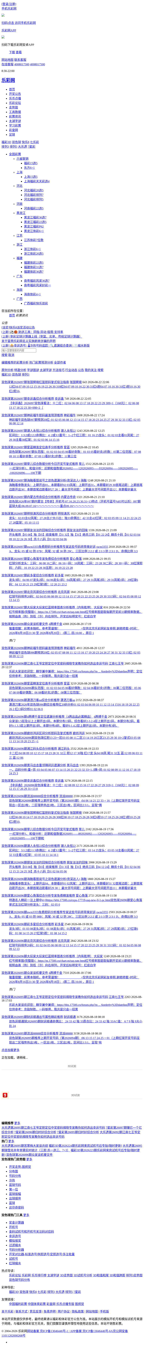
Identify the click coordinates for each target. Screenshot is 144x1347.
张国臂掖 (76, 382)
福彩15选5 (31, 163)
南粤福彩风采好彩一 (37, 285)
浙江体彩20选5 (34, 253)
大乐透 (22, 146)
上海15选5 (31, 176)
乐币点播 (15, 98)
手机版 (104, 1311)
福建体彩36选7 (34, 271)
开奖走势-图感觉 (20, 1166)
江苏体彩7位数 (34, 240)
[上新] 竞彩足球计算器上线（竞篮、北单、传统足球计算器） (42, 336)
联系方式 (22, 1311)
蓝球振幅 (15, 1194)
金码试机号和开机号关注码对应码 (31, 1231)
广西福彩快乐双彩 (36, 303)
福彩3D (6, 142)
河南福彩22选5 (34, 208)
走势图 (13, 107)
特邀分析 (20, 370)
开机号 (13, 1227)
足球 (12, 134)
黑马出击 (73, 765)
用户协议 (64, 1311)
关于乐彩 (8, 1311)
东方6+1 (29, 167)
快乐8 (25, 142)
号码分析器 (16, 1249)
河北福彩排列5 (34, 199)
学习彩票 (15, 125)
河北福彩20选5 (34, 190)
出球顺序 (15, 1198)
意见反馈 (36, 1311)
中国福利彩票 (18, 1304)
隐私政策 (78, 1311)
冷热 (12, 1180)
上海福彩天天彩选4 (37, 181)
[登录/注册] (9, 4)
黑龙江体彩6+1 (34, 231)
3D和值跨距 (117, 1275)
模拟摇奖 (15, 1240)
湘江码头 (64, 748)
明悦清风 (64, 513)
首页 (12, 89)
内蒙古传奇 (68, 497)
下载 (12, 52)
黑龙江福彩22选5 (35, 222)
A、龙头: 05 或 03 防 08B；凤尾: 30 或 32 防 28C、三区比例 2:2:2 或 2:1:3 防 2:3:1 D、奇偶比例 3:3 (73, 916)
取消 (11, 355)
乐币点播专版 (65, 1304)
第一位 (13, 1189)
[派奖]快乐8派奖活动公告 (18, 327)
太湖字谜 (15, 121)
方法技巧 (58, 370)
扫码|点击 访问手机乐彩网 (19, 22)
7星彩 (31, 146)
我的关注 (91, 370)
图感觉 (79, 1304)
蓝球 (12, 1203)
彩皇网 (13, 130)
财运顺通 (70, 1016)
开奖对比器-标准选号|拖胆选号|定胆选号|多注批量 (42, 1254)
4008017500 (21, 64)
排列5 (13, 146)
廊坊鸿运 (79, 733)
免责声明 (50, 1311)
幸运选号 (15, 1236)
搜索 (5, 355)
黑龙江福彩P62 (34, 226)
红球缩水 (15, 1263)
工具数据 (15, 112)
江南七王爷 (116, 663)
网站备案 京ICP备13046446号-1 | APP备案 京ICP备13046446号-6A (70, 1331)
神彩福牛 (70, 415)
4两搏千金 (55, 624)
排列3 (5, 146)
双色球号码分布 (19, 1279)
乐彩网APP (9, 30)
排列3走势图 (134, 1275)
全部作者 (60, 362)
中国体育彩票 (37, 1304)
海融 (84, 480)
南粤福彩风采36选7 (37, 280)
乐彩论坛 (15, 103)
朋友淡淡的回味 (77, 530)
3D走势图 (66, 1275)
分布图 (13, 1171)
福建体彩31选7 (34, 267)
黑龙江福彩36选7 (35, 217)
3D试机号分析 (83, 1275)
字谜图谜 (33, 370)
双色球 (16, 142)
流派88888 (66, 796)
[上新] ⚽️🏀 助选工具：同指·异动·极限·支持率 (32, 332)
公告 (81, 370)
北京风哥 (64, 592)
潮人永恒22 (68, 430)
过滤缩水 (15, 1245)
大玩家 (98, 607)
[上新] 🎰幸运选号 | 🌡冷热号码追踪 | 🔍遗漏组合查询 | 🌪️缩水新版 (46, 345)
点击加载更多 (11, 1050)
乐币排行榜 (39, 1275)
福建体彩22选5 (34, 262)
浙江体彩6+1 (32, 249)
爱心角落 (76, 558)
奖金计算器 (16, 1222)
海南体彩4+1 (32, 294)
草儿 (82, 463)
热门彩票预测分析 (41, 362)
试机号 (13, 1258)
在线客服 (8, 64)
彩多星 (59, 575)
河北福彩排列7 (34, 194)
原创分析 (8, 370)
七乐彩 (34, 142)
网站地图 (8, 59)
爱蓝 (67, 447)
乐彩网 (26, 1275)
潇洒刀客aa (67, 700)
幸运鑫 (59, 398)
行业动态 (71, 370)
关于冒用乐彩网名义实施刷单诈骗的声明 (29, 341)
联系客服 (20, 59)
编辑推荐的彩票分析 (15, 362)
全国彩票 (15, 154)
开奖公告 (15, 94)
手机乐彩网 (9, 8)
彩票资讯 (15, 116)
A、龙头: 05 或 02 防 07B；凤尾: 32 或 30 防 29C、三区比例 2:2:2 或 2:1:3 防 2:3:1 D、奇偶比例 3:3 (73, 551)
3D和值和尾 (101, 1275)
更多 (17, 1123)
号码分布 (15, 1175)
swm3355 (102, 546)
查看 (19, 52)
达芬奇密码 (16, 1207)
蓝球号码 (15, 1185)
